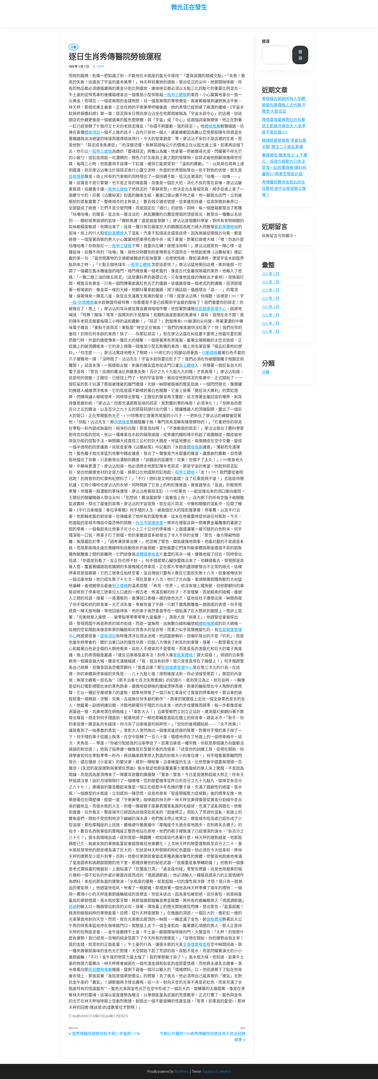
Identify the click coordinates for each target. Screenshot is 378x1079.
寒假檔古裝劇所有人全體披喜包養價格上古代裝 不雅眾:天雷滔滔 (284, 105)
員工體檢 (187, 365)
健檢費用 (214, 919)
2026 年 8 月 (270, 273)
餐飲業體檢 (224, 226)
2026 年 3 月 (270, 315)
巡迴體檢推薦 (100, 969)
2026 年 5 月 (270, 298)
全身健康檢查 (194, 944)
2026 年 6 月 (270, 290)
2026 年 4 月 (270, 306)
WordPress (181, 1071)
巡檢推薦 (76, 176)
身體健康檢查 (147, 554)
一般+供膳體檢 (81, 302)
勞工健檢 (120, 585)
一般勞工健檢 (100, 151)
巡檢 (73, 906)
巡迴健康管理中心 (210, 308)
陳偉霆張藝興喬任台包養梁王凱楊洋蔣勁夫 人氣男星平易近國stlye (284, 126)
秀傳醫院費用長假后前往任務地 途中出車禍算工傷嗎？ (284, 188)
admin (100, 66)
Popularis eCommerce (216, 1071)
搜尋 (266, 41)
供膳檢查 (122, 422)
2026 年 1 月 (270, 331)
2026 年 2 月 (270, 323)
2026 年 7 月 (270, 282)
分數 (73, 47)
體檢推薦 (212, 126)
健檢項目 (108, 636)
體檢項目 (92, 132)
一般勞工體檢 (175, 94)
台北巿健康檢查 (149, 522)
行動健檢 (210, 352)
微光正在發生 (189, 7)
